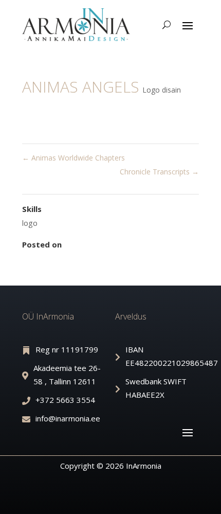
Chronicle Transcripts (159, 171)
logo (30, 223)
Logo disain (161, 90)
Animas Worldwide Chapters (73, 158)
